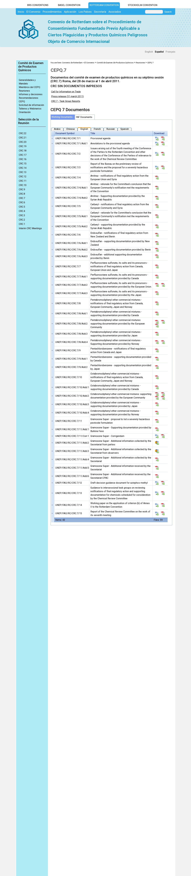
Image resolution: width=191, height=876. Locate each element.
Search (168, 12)
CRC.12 (22, 176)
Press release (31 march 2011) (67, 96)
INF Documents (84, 117)
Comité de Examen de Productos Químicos (115, 62)
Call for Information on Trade (66, 91)
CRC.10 (22, 185)
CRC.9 (22, 189)
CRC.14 (22, 167)
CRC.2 (22, 219)
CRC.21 (22, 137)
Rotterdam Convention (104, 5)
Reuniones (24, 90)
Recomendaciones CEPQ (28, 99)
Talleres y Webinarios (30, 108)
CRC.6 (22, 202)
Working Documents (62, 117)
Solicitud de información (31, 105)
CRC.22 (22, 133)
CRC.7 (22, 198)
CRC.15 (22, 163)
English (149, 51)
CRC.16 (22, 159)
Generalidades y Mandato (27, 82)
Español (159, 51)
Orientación (25, 112)
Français (170, 51)
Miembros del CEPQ (29, 87)
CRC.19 (22, 146)
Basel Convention (69, 5)
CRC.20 (22, 142)
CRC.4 (22, 211)
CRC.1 (22, 224)
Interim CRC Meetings (30, 228)
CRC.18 (22, 150)
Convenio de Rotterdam (72, 62)
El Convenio (89, 62)
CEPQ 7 (150, 62)
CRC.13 (22, 172)
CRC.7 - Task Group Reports (65, 101)
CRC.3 (22, 215)
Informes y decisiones (30, 94)
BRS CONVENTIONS (37, 5)
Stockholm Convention (142, 5)
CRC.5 (22, 206)
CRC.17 (22, 155)
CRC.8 (22, 193)
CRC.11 (22, 180)
